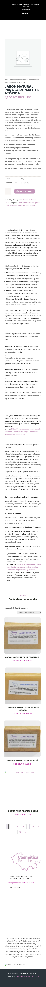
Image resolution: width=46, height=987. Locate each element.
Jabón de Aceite (16, 80)
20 (38, 826)
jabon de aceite (11, 205)
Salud (25, 80)
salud (32, 205)
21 (20, 832)
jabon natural (23, 205)
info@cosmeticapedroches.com (21, 882)
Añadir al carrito (24, 191)
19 (33, 826)
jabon (37, 202)
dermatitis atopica (26, 202)
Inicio (6, 80)
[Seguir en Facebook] (20, 906)
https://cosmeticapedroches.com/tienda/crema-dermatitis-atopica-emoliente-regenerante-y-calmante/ (23, 431)
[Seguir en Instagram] (26, 906)
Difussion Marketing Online (27, 976)
